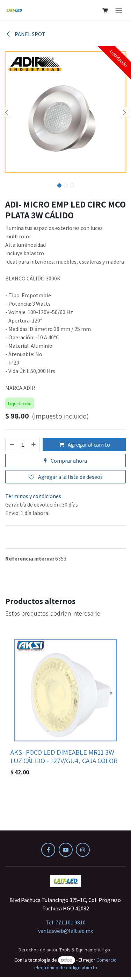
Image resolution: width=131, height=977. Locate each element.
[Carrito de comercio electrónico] (105, 10)
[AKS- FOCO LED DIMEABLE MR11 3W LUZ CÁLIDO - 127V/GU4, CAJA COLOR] (65, 690)
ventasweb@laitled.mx (65, 930)
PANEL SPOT (29, 34)
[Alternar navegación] (119, 10)
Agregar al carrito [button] (88, 444)
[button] (6, 112)
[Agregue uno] (34, 444)
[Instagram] (83, 850)
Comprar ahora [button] (68, 460)
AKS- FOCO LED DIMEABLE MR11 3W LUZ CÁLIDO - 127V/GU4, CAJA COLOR (63, 756)
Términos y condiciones (33, 496)
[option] (65, 707)
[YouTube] (66, 850)
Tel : (66, 922)
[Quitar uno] (11, 444)
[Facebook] (48, 850)
